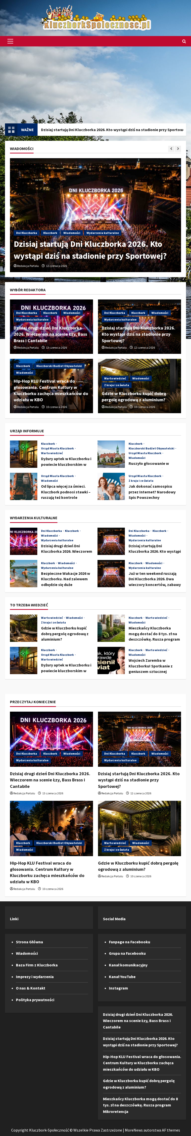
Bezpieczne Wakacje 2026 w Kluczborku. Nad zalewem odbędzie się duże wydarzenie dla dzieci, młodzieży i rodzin (23, 573)
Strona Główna (29, 941)
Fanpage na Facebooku (129, 941)
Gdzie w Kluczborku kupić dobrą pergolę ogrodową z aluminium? (23, 628)
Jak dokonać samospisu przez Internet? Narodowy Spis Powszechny (111, 486)
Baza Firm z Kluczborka (37, 964)
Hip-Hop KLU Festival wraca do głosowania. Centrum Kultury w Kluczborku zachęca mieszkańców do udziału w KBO (93, 244)
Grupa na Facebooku (127, 953)
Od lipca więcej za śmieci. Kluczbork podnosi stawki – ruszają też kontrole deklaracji (23, 486)
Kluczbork (23, 221)
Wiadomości (96, 221)
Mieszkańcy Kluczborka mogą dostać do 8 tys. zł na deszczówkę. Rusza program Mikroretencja (111, 628)
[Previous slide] (171, 149)
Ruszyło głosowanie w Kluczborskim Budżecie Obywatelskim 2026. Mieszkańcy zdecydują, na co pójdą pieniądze (111, 454)
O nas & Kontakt (30, 988)
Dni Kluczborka (26, 313)
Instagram (118, 988)
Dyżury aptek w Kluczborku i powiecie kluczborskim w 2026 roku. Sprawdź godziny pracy (23, 454)
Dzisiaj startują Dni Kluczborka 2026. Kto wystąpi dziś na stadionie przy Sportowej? (138, 334)
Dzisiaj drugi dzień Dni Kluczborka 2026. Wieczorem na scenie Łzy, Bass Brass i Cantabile (50, 334)
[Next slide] (178, 149)
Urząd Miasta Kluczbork (57, 448)
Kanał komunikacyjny (128, 964)
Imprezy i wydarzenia (35, 976)
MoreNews (134, 1130)
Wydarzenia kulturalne (32, 319)
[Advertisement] (95, 83)
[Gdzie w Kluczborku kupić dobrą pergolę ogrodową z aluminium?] (139, 828)
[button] (10, 41)
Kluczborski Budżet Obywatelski (59, 221)
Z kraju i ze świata (116, 385)
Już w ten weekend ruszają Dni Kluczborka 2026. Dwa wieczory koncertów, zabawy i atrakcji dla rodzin (111, 573)
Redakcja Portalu (28, 266)
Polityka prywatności (35, 999)
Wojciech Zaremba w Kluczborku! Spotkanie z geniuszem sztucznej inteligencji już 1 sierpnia (111, 660)
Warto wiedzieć (115, 378)
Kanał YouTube (122, 976)
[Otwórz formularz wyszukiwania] (184, 41)
